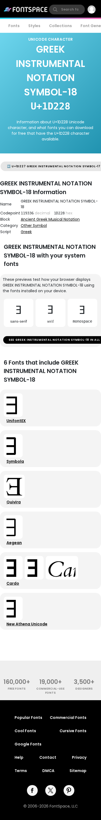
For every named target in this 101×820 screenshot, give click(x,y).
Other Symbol (34, 225)
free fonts (17, 689)
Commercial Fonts (68, 717)
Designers (84, 689)
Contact (47, 757)
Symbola (15, 461)
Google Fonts (28, 744)
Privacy (79, 757)
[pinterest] (69, 790)
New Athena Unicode (26, 624)
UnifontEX (16, 420)
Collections (60, 25)
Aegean (14, 542)
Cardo (12, 583)
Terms (21, 770)
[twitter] (50, 790)
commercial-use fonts (50, 691)
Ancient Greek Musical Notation (50, 219)
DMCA (48, 770)
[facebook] (32, 790)
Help (19, 757)
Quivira (13, 502)
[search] (67, 9)
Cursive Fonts (73, 731)
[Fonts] (26, 9)
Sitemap (77, 770)
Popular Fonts (28, 717)
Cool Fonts (25, 731)
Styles (34, 25)
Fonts (14, 25)
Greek (26, 231)
